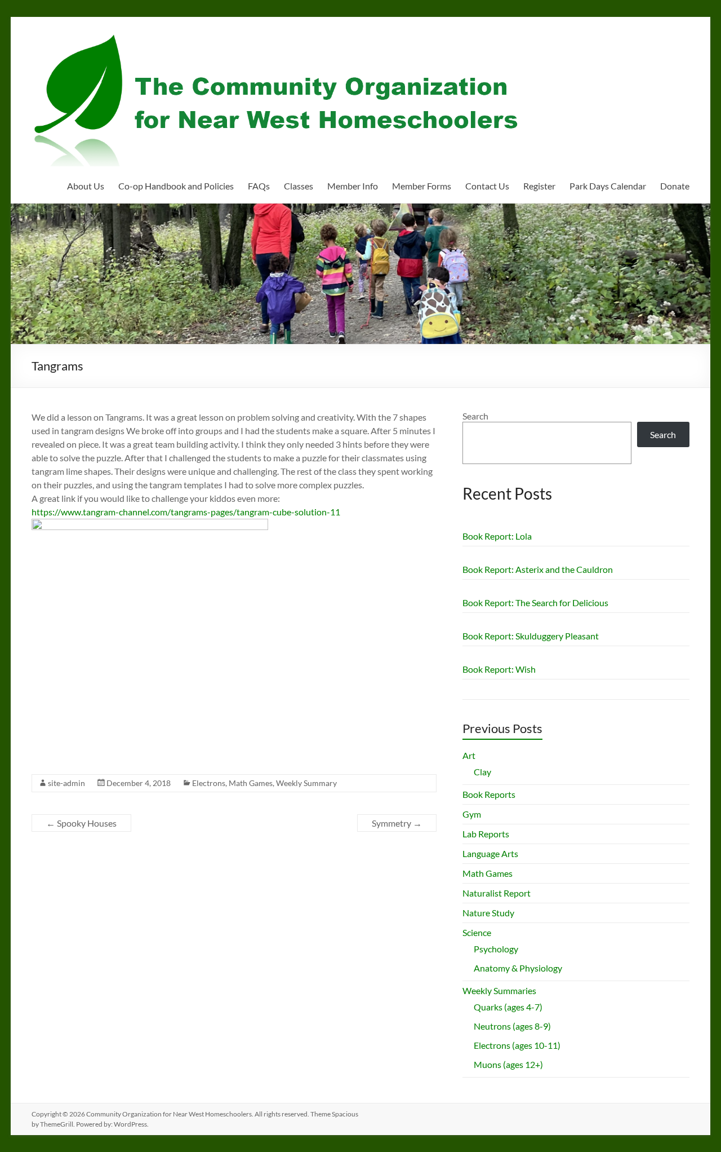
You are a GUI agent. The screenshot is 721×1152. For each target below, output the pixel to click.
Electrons (208, 783)
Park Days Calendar (607, 185)
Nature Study (488, 912)
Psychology (496, 948)
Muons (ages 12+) (508, 1064)
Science (476, 932)
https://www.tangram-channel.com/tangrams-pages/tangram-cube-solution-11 (186, 511)
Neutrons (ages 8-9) (512, 1026)
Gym (471, 814)
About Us (85, 185)
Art (468, 755)
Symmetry (397, 823)
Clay (482, 771)
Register (539, 185)
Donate (674, 185)
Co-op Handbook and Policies (176, 185)
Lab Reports (485, 833)
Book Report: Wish (499, 669)
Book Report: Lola (497, 536)
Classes (298, 185)
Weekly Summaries (499, 990)
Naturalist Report (496, 893)
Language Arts (490, 853)
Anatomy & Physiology (518, 968)
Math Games (251, 783)
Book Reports (488, 794)
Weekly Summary (306, 783)
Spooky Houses (81, 823)
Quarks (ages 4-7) (508, 1006)
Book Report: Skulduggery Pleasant (530, 635)
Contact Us (487, 185)
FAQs (259, 185)
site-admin (66, 783)
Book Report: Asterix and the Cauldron (537, 569)
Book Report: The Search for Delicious (535, 602)
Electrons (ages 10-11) (517, 1045)
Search (475, 416)
